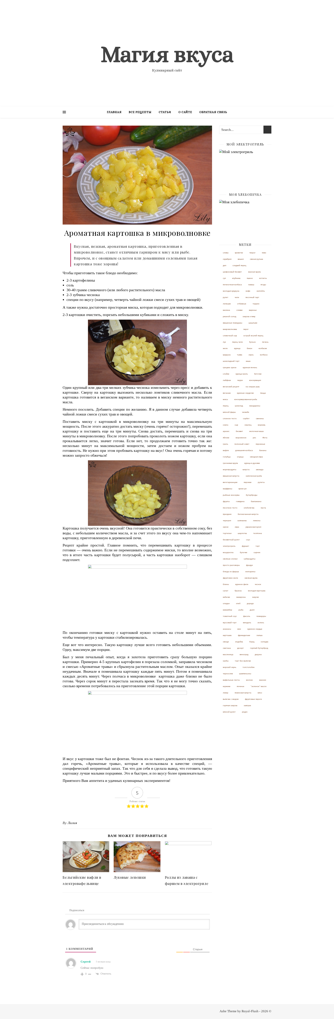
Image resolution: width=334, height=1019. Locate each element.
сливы (225, 253)
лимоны (256, 520)
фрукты (226, 501)
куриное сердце (254, 629)
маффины (227, 489)
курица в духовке (252, 463)
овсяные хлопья (230, 559)
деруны (258, 654)
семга (225, 425)
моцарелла (228, 552)
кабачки (226, 597)
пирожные (260, 444)
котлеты (263, 278)
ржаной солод (229, 316)
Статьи (165, 112)
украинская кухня (253, 527)
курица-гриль (242, 374)
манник (262, 680)
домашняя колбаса (244, 450)
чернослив (228, 674)
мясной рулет (229, 712)
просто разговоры (231, 565)
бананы (262, 450)
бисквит (239, 431)
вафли (226, 450)
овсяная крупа (251, 578)
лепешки (227, 304)
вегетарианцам (230, 482)
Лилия (72, 823)
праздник (227, 514)
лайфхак (227, 380)
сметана (227, 648)
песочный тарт (252, 297)
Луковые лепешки (130, 877)
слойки (226, 374)
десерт (240, 648)
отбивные (241, 304)
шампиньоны (245, 674)
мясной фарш (229, 412)
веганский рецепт (231, 387)
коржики (226, 686)
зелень (260, 622)
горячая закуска (230, 705)
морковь (261, 425)
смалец (248, 425)
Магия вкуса (167, 54)
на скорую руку (253, 387)
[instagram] (270, 4)
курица (237, 348)
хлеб (238, 603)
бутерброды (251, 495)
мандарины (254, 406)
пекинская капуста (243, 693)
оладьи (226, 603)
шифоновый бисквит (232, 272)
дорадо (250, 603)
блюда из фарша (231, 571)
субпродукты (249, 559)
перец (225, 406)
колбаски (263, 348)
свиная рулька (256, 259)
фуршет (245, 546)
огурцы (240, 457)
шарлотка (242, 533)
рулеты (261, 482)
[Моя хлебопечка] (245, 217)
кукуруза (227, 355)
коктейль (261, 291)
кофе (248, 291)
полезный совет (241, 444)
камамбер (227, 610)
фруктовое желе (230, 578)
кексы (225, 399)
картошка (227, 635)
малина (226, 310)
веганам (227, 393)
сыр (236, 425)
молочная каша (256, 431)
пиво (264, 253)
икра (237, 527)
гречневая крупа (230, 463)
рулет (225, 297)
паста (263, 508)
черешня (227, 520)
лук (224, 342)
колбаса (264, 355)
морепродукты (229, 469)
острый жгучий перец (253, 336)
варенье (253, 310)
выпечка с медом (231, 699)
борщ (251, 642)
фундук (249, 565)
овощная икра (256, 457)
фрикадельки (244, 635)
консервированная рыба (245, 399)
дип (224, 265)
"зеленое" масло (259, 686)
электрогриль (229, 546)
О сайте (185, 112)
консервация (255, 380)
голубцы (227, 457)
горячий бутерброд (259, 648)
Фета (264, 438)
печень (265, 342)
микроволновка (230, 329)
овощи (226, 642)
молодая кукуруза (231, 291)
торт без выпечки (243, 661)
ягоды (263, 284)
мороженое (241, 438)
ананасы (227, 629)
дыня (252, 610)
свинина (260, 418)
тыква (239, 355)
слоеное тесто (230, 418)
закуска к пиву (249, 316)
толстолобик (248, 667)
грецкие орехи (229, 367)
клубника (236, 278)
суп (224, 278)
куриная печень (250, 367)
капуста (246, 469)
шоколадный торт (231, 361)
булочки (243, 552)
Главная (114, 112)
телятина (257, 533)
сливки (239, 310)
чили (237, 297)
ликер (225, 693)
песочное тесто (230, 508)
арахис (226, 431)
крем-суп (242, 489)
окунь (251, 355)
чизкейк (245, 412)
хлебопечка (249, 508)
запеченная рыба (254, 476)
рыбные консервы (231, 495)
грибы (225, 661)
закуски (255, 597)
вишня (241, 259)
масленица (228, 654)
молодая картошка (256, 591)
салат (225, 591)
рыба (241, 610)
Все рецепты (140, 112)
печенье (240, 686)
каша (248, 361)
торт (258, 546)
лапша (259, 635)
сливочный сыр (230, 336)
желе (225, 348)
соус (248, 540)
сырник (257, 552)
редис (245, 712)
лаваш (251, 284)
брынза (238, 591)
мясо (260, 693)
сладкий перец (239, 265)
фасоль (246, 616)
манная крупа (254, 272)
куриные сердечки (245, 393)
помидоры (261, 616)
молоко (249, 680)
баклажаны (256, 501)
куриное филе (241, 584)
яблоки (226, 438)
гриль (225, 444)
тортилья (227, 533)
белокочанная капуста (248, 514)
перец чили (237, 342)
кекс (239, 629)
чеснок (258, 584)
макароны (241, 597)
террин (256, 304)
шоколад (239, 406)
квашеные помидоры (232, 323)
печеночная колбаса (232, 284)
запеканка (242, 520)
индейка (239, 642)
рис (254, 438)
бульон (252, 342)
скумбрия (227, 259)
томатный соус (230, 616)
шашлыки (253, 323)
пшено (250, 278)
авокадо (259, 469)
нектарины (250, 571)
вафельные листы (231, 680)
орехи (225, 527)
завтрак (247, 705)
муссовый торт (230, 622)
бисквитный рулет (231, 540)
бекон (249, 348)
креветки (239, 253)
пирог (246, 329)
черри (240, 380)
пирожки (247, 482)
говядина (240, 501)
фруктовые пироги (253, 699)
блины (226, 584)
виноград (244, 654)
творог (252, 253)
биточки (258, 374)
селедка (264, 642)
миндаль (247, 622)
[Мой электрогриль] (245, 167)
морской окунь (229, 667)
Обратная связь (213, 112)
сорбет (246, 418)
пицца (263, 393)
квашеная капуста (231, 476)
